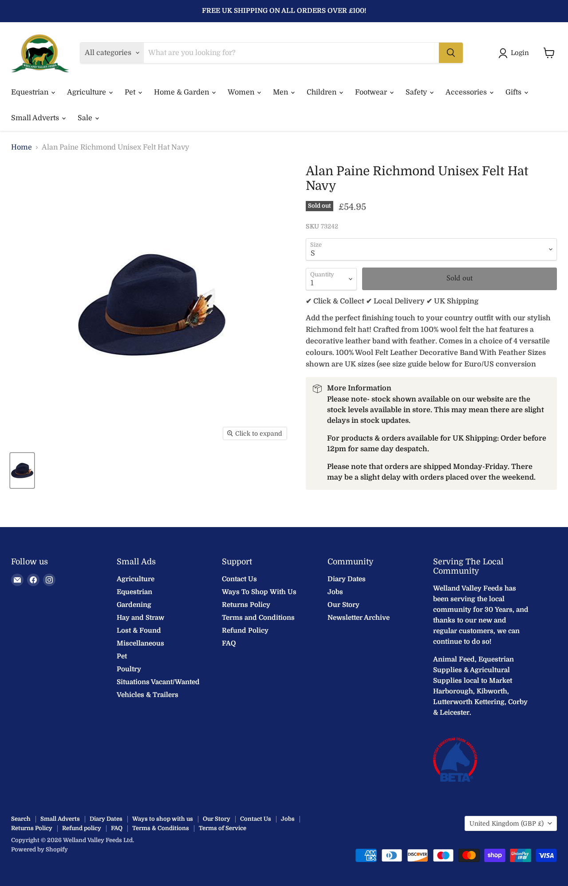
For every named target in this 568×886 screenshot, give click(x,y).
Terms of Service (222, 828)
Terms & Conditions (160, 828)
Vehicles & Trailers (147, 695)
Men (281, 92)
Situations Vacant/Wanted (158, 682)
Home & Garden (182, 92)
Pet (131, 92)
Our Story (343, 605)
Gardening (134, 605)
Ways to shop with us (162, 818)
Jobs (335, 592)
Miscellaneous (140, 643)
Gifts (514, 92)
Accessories (467, 92)
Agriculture (87, 92)
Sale (86, 118)
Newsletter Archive (358, 618)
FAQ (229, 643)
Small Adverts (36, 118)
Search (21, 818)
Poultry (129, 669)
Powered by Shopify (39, 849)
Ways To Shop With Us (259, 592)
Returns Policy (246, 605)
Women (242, 92)
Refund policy (81, 828)
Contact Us (239, 579)
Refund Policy (245, 630)
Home (21, 147)
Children (322, 92)
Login (520, 53)
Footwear (372, 92)
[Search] (451, 53)
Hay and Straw (140, 618)
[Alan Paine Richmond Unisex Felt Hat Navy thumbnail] (22, 470)
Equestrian (30, 92)
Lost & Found (139, 630)
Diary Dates (346, 579)
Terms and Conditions (258, 618)
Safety (417, 92)
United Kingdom (506, 823)
